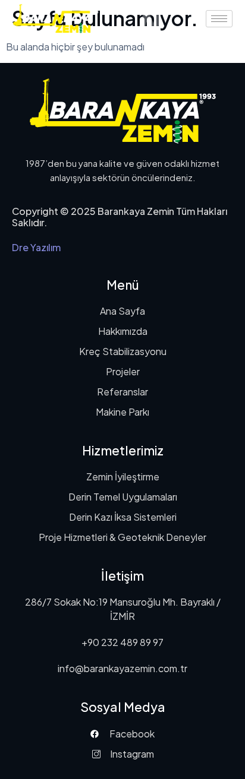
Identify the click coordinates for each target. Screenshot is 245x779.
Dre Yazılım (36, 247)
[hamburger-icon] (219, 18)
